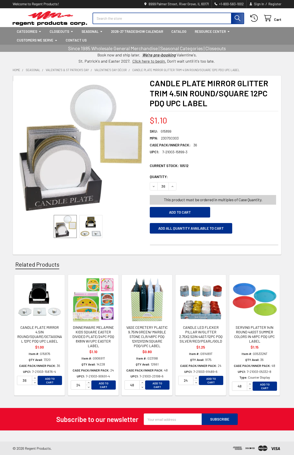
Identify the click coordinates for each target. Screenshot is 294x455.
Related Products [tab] (37, 264)
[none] (80, 148)
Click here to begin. (149, 61)
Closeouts (59, 31)
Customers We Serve (35, 40)
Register (274, 4)
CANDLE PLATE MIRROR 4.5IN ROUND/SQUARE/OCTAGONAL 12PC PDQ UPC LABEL (39, 334)
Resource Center (210, 31)
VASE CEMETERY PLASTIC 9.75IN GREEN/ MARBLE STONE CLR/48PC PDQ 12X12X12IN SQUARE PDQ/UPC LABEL (147, 336)
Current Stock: (169, 165)
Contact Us (76, 40)
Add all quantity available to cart (191, 228)
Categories (27, 31)
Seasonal (90, 31)
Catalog (179, 31)
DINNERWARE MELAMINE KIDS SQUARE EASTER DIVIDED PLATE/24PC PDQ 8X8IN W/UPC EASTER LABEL (93, 336)
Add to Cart (50, 380)
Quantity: (185, 176)
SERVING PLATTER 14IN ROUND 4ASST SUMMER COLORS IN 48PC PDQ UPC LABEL (254, 334)
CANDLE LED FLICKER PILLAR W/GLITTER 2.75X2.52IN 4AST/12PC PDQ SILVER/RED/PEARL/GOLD (201, 334)
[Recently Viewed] (255, 18)
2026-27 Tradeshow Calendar (137, 31)
